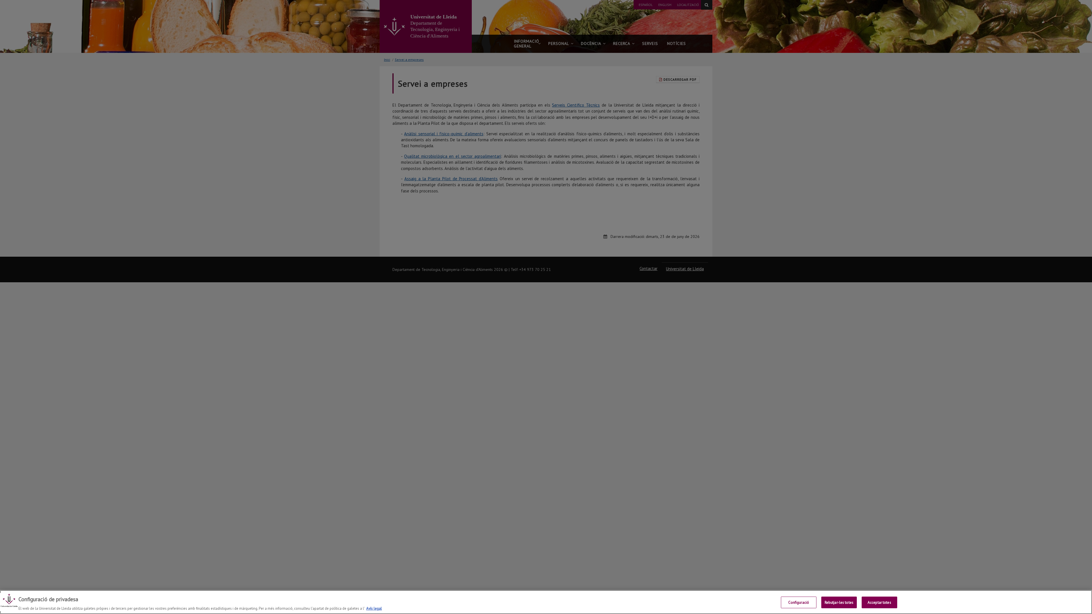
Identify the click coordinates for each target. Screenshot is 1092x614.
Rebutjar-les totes (839, 602)
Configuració (798, 602)
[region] (546, 602)
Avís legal (374, 608)
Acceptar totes (879, 602)
